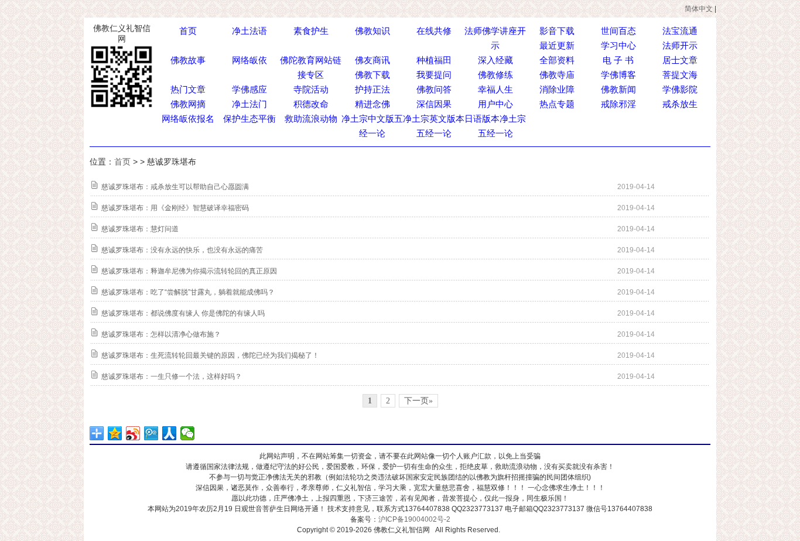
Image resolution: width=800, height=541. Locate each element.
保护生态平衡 (249, 119)
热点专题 (557, 104)
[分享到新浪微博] (133, 433)
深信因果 (434, 104)
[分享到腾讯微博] (151, 433)
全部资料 (557, 60)
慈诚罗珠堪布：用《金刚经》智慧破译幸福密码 (175, 208)
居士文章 (680, 60)
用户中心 (495, 104)
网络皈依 (249, 60)
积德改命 (311, 104)
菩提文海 (680, 75)
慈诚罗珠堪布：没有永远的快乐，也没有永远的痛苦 (182, 250)
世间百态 (618, 31)
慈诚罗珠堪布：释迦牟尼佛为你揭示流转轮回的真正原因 (189, 271)
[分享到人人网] (169, 433)
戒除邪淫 (618, 104)
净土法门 (249, 104)
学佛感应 (249, 89)
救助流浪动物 (311, 119)
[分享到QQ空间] (115, 433)
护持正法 (372, 89)
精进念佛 (372, 104)
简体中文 (699, 9)
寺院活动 (311, 89)
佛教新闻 (618, 89)
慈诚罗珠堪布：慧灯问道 (140, 229)
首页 (188, 31)
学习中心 (618, 45)
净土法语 (249, 31)
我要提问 (434, 75)
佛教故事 (188, 60)
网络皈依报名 (188, 119)
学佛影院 (680, 89)
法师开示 (680, 45)
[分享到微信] (187, 433)
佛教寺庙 (557, 75)
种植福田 (434, 60)
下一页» (418, 400)
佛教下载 (372, 75)
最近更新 (557, 45)
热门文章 (188, 89)
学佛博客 (618, 75)
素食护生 (311, 31)
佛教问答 (434, 89)
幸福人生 (495, 89)
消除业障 (557, 89)
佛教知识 (372, 31)
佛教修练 (495, 75)
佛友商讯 (372, 60)
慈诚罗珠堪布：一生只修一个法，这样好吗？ (171, 376)
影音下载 (557, 31)
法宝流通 (680, 31)
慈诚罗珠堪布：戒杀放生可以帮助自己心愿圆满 (175, 187)
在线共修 (434, 31)
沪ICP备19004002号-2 (414, 519)
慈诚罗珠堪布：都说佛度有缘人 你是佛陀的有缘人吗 (183, 313)
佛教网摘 (188, 104)
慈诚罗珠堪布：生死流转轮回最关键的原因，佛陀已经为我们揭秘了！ (210, 355)
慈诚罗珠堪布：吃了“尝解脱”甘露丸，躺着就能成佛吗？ (188, 292)
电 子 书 (618, 60)
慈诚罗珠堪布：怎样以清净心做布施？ (161, 334)
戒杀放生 (680, 104)
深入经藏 (495, 60)
